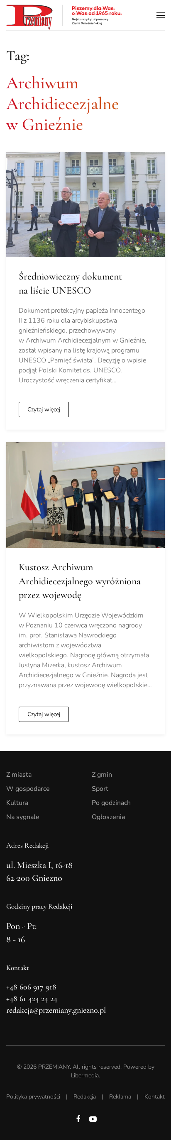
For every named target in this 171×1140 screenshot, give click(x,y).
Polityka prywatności (33, 1097)
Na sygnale (22, 817)
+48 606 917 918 (31, 987)
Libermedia (85, 1075)
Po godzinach (111, 802)
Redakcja (84, 1097)
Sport (100, 788)
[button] (160, 15)
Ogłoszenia (108, 817)
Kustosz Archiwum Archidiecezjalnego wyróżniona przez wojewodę (80, 581)
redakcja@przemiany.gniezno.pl (56, 1010)
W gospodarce (28, 788)
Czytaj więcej (43, 409)
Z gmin (102, 774)
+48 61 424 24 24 (31, 999)
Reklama (120, 1097)
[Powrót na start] (64, 15)
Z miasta (19, 774)
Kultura (17, 802)
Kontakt (154, 1097)
